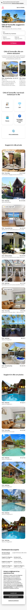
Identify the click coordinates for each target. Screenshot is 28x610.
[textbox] (7, 39)
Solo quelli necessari (13, 597)
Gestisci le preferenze (13, 600)
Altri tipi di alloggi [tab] (6, 552)
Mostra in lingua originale (17, 3)
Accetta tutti (13, 593)
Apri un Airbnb (20, 7)
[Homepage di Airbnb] (3, 7)
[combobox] (13, 34)
